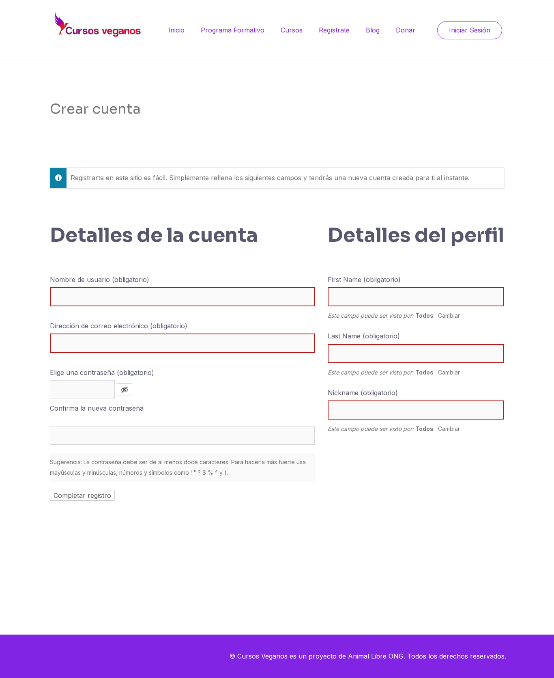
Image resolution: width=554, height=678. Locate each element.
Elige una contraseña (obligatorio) (102, 372)
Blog (373, 30)
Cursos (292, 30)
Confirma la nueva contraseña (97, 408)
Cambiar (449, 315)
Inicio (176, 30)
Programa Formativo (232, 30)
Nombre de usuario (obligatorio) (99, 280)
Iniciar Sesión (469, 30)
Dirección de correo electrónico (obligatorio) (118, 326)
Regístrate (334, 30)
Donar (405, 30)
